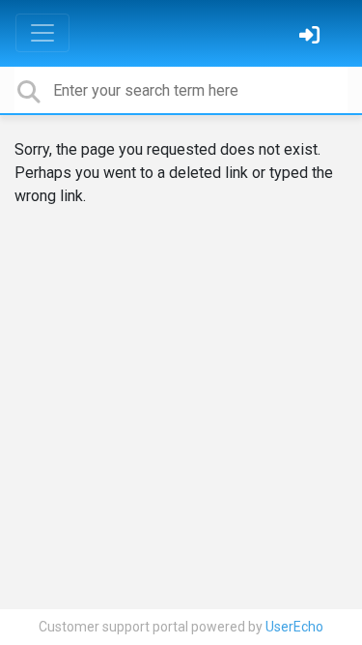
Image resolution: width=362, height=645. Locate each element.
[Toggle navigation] (42, 33)
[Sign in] (312, 37)
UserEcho (294, 626)
